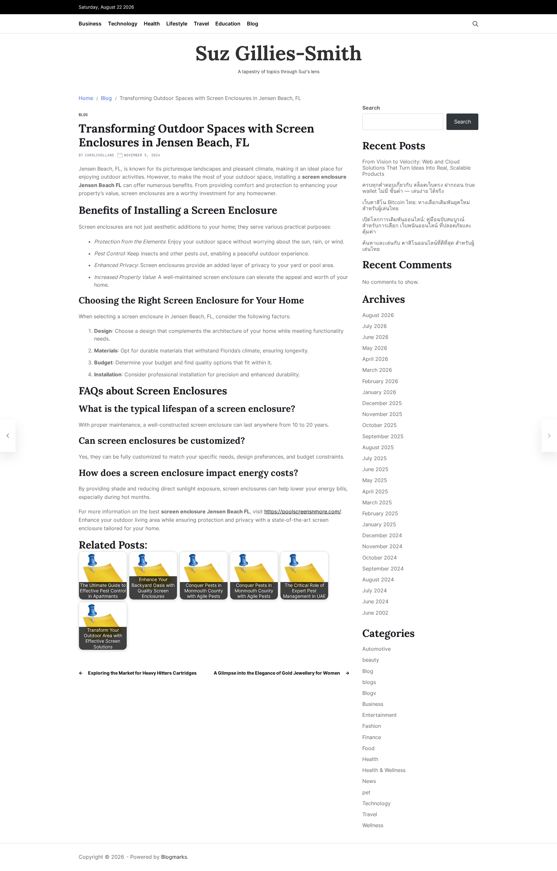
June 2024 (375, 601)
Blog (252, 23)
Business (90, 23)
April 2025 (375, 491)
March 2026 (377, 370)
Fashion (371, 726)
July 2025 (374, 458)
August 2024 (378, 579)
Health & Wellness (384, 770)
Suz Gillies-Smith (278, 53)
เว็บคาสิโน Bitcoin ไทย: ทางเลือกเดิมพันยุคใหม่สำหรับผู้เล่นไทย (416, 205)
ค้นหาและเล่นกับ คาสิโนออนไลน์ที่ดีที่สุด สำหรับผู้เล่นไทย (418, 246)
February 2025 (380, 513)
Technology (122, 23)
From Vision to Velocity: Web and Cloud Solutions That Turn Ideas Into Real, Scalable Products (416, 168)
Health (152, 23)
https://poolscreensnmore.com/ (302, 511)
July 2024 (374, 590)
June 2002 (375, 612)
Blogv (369, 693)
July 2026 (374, 326)
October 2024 (379, 557)
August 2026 (378, 315)
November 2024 (382, 546)
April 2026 (375, 359)
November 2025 (382, 414)
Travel (201, 23)
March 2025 (377, 502)
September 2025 (383, 436)
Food (368, 748)
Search (371, 107)
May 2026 (374, 348)
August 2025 (378, 447)
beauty (370, 660)
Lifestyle (176, 23)
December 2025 (382, 403)
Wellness (372, 825)
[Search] (475, 24)
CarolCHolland (99, 155)
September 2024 (383, 568)
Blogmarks (174, 857)
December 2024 (382, 535)
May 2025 (374, 480)
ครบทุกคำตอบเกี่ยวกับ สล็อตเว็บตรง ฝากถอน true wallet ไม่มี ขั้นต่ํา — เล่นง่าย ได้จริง (418, 188)
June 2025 (375, 469)
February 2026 (380, 381)
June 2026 (375, 337)
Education (227, 23)
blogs (369, 682)
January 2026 (379, 392)
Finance (371, 737)
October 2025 (379, 425)
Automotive (376, 649)
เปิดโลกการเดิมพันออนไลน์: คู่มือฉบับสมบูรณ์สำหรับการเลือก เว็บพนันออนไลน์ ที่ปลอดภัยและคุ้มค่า (417, 225)
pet (366, 792)
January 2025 (379, 524)
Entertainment (379, 715)
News (369, 781)
